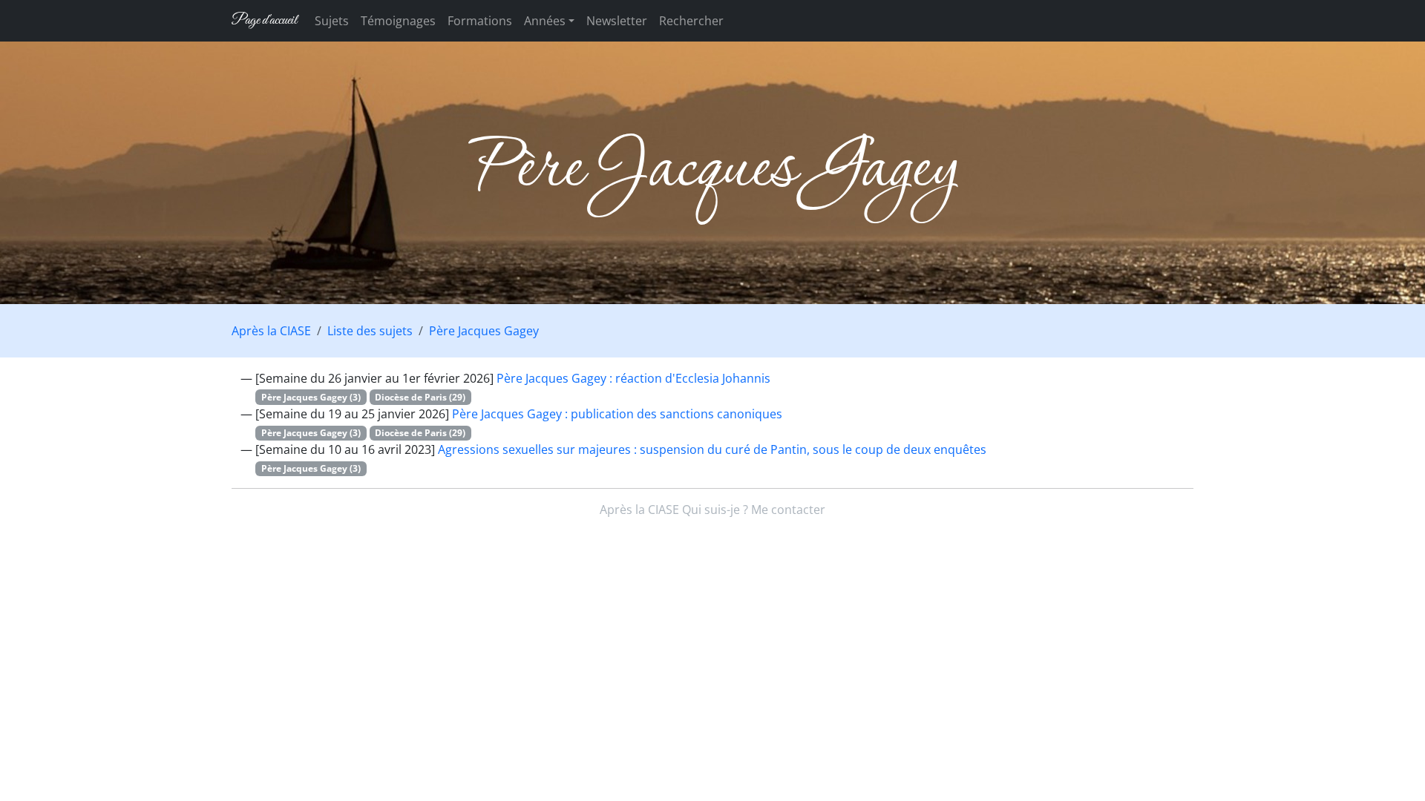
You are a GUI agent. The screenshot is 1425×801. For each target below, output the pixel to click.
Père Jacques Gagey (484, 331)
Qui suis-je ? (715, 509)
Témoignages (398, 21)
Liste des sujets (370, 331)
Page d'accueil (264, 20)
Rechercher (691, 21)
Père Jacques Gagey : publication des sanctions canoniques (617, 414)
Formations (480, 21)
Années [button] (545, 21)
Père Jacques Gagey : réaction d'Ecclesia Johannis (633, 378)
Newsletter (616, 21)
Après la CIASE (271, 331)
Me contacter (788, 509)
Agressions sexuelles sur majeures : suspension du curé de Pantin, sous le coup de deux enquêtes (712, 449)
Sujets (332, 21)
